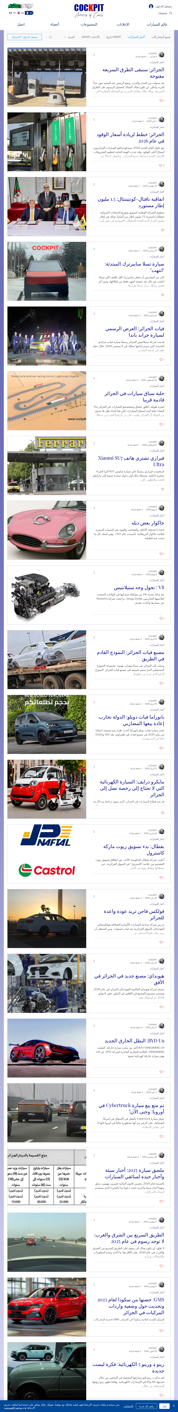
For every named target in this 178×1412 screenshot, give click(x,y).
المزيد (71, 37)
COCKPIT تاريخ (113, 37)
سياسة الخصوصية (13, 1407)
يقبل (164, 1406)
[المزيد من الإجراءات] (93, 55)
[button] (50, 37)
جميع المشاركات (161, 37)
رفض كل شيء (146, 1406)
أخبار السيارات (136, 37)
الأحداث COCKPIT (90, 37)
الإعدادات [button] (128, 1406)
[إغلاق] (174, 1406)
